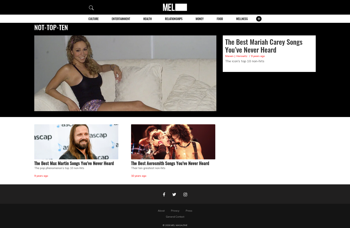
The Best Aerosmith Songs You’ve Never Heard (170, 163)
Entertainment (121, 19)
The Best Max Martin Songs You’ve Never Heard (74, 163)
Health (147, 19)
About (161, 210)
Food (220, 19)
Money (200, 19)
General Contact (175, 216)
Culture (93, 19)
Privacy (175, 210)
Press (189, 210)
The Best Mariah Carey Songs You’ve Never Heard (263, 46)
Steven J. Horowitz (236, 56)
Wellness (242, 19)
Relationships (173, 19)
